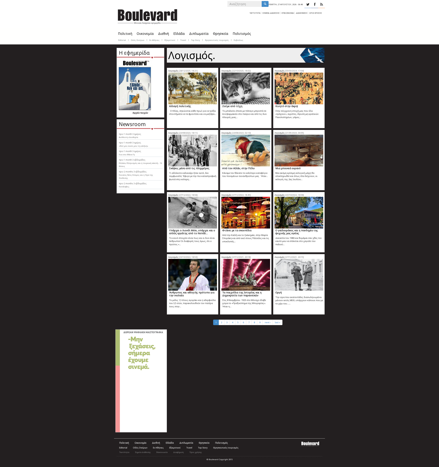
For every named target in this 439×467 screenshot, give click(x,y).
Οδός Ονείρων (137, 40)
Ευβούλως (238, 40)
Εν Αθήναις (154, 40)
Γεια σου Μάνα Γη (127, 154)
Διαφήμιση (178, 452)
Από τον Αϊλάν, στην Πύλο (238, 168)
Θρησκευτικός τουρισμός (217, 40)
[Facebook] (314, 4)
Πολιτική (125, 33)
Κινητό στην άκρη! (286, 106)
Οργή (278, 292)
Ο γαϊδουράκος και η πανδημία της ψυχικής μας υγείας (296, 232)
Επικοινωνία (162, 452)
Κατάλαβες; (124, 186)
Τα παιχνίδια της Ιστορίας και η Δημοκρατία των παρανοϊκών (242, 294)
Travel (183, 40)
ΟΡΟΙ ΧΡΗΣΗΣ (315, 13)
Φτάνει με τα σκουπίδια (236, 230)
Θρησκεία (220, 33)
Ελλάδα (179, 33)
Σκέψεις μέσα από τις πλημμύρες (189, 168)
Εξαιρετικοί (169, 40)
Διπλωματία (199, 33)
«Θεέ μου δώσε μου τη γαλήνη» (133, 146)
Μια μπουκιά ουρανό (288, 168)
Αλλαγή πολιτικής (180, 106)
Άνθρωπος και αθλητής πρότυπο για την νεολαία (191, 294)
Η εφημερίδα (134, 52)
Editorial (122, 40)
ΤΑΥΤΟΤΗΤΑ (255, 13)
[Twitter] (307, 4)
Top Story (195, 40)
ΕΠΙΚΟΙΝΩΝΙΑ (288, 13)
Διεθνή (163, 33)
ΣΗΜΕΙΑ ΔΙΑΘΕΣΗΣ (271, 13)
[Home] (147, 15)
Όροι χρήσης (195, 452)
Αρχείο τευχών (140, 112)
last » (277, 322)
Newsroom (132, 124)
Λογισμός (173, 70)
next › (268, 322)
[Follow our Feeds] (321, 4)
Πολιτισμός (242, 33)
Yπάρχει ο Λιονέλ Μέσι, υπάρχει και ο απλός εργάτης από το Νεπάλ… (192, 232)
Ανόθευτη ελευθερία (128, 137)
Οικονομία (145, 33)
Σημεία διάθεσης (143, 452)
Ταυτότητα (124, 452)
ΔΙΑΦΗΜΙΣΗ (301, 13)
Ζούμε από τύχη (232, 106)
